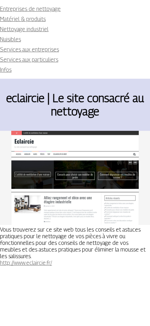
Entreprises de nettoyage (30, 9)
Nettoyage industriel (24, 29)
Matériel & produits (23, 19)
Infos (6, 69)
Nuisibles (10, 39)
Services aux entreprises (29, 49)
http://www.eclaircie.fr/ (26, 263)
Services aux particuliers (29, 59)
